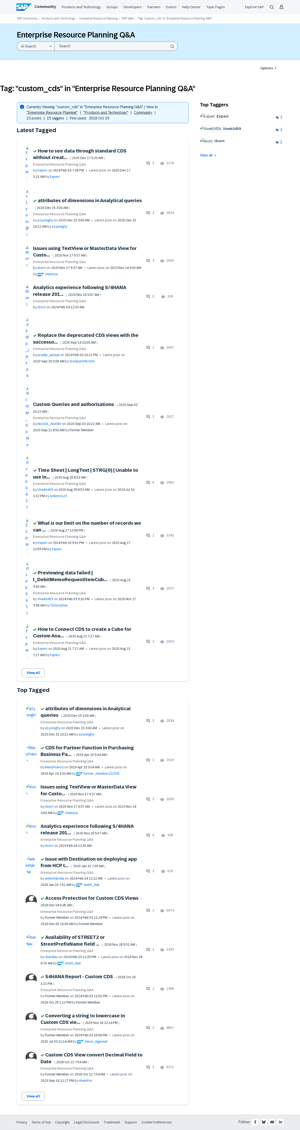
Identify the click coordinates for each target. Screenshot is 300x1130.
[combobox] (116, 46)
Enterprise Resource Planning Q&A (59, 164)
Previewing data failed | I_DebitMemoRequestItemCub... (82, 579)
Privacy (21, 1122)
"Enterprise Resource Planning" (52, 113)
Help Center (191, 7)
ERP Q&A (127, 18)
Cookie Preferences (156, 1122)
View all (33, 673)
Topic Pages (215, 7)
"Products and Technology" (105, 113)
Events (171, 7)
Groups (112, 7)
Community (45, 7)
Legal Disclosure (86, 1122)
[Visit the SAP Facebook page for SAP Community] (255, 1122)
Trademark (112, 1122)
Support (130, 1122)
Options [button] (266, 68)
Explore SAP (254, 7)
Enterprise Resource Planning (98, 18)
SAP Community (27, 18)
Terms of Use (41, 1122)
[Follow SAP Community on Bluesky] (264, 1122)
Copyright (62, 1122)
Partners (154, 7)
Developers (133, 7)
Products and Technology (81, 7)
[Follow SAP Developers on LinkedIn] (280, 1122)
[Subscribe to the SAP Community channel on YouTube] (272, 1122)
